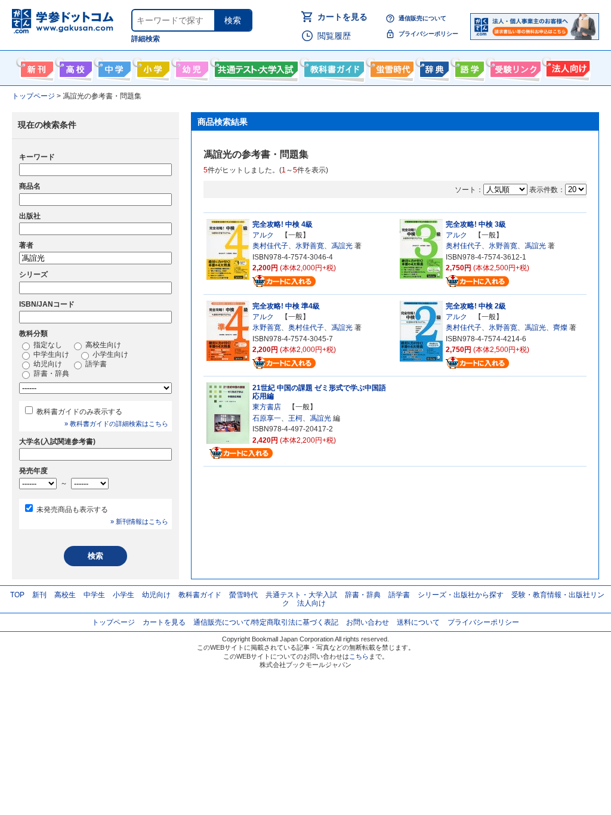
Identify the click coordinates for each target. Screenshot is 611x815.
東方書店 (266, 407)
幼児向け (190, 67)
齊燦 (560, 327)
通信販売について (422, 18)
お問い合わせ (367, 622)
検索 (232, 20)
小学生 (123, 595)
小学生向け (151, 67)
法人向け (566, 67)
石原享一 (266, 418)
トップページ (113, 622)
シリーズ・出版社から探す (461, 595)
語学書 (468, 67)
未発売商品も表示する (72, 509)
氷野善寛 (309, 246)
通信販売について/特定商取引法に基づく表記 (265, 622)
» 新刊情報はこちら (139, 521)
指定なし (47, 345)
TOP (17, 595)
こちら (359, 656)
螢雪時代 (390, 67)
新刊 (39, 595)
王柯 (295, 418)
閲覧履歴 (334, 36)
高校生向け (74, 67)
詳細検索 (145, 39)
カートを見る (342, 16)
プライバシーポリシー (428, 33)
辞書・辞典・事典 (432, 67)
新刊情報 (35, 67)
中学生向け (113, 67)
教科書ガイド (333, 67)
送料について (418, 622)
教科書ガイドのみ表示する (79, 411)
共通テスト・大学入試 (255, 67)
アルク (263, 235)
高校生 (65, 595)
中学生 (94, 595)
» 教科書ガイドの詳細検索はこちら (116, 423)
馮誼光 (342, 246)
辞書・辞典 (50, 373)
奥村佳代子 (270, 246)
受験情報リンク (514, 67)
